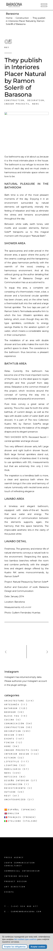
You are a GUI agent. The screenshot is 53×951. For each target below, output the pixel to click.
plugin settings (19, 685)
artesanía (11, 704)
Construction (22, 18)
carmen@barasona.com (26, 911)
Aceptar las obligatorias (15, 947)
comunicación (14, 723)
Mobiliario (12, 769)
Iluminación (13, 784)
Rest (7, 796)
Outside (10, 792)
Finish (9, 742)
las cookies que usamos (25, 939)
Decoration (36, 100)
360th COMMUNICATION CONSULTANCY (19, 864)
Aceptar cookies (38, 947)
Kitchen (10, 758)
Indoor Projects (16, 104)
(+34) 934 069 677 (24, 906)
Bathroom (11, 708)
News (35, 104)
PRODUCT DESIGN (15, 881)
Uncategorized (15, 799)
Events (9, 739)
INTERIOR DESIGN (16, 876)
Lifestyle (11, 761)
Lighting (11, 765)
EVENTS (9, 892)
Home (9, 18)
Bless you (11, 716)
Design (9, 735)
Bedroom (10, 712)
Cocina (9, 720)
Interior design (16, 754)
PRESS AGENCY (14, 857)
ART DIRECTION (14, 887)
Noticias (11, 777)
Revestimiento (15, 788)
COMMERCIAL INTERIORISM (22, 871)
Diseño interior (16, 780)
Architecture (14, 701)
